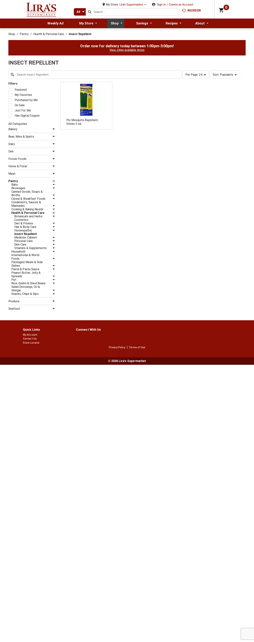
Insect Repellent (80, 34)
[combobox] (80, 12)
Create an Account (181, 4)
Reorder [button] (194, 10)
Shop (11, 34)
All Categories (17, 124)
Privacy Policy (117, 347)
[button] (133, 4)
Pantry (24, 34)
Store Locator (31, 342)
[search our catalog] (90, 12)
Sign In (161, 4)
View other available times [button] (127, 50)
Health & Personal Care (48, 34)
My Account (30, 334)
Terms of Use (137, 347)
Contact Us (30, 338)
